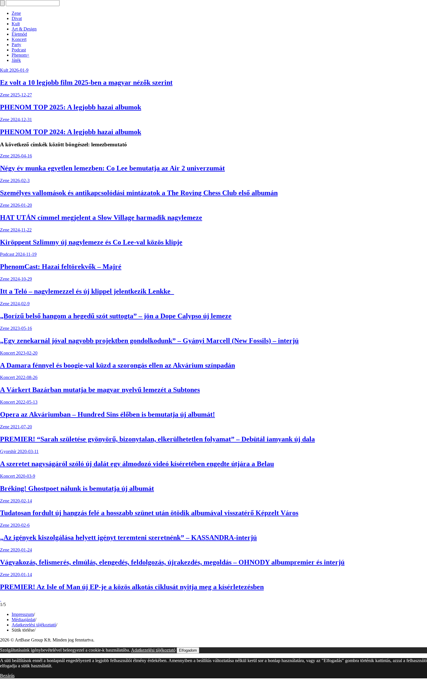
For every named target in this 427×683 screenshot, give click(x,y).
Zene (16, 13)
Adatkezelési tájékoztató (34, 624)
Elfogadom (188, 650)
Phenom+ (20, 55)
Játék (16, 60)
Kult (16, 23)
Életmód (19, 34)
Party (16, 44)
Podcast (19, 49)
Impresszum (23, 614)
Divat (17, 18)
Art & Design (24, 28)
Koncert (19, 39)
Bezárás (7, 675)
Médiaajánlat (23, 619)
